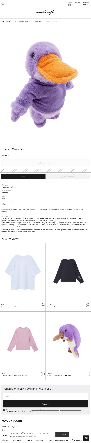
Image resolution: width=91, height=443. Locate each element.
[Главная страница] (45, 12)
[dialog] (86, 438)
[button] (3, 3)
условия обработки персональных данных (45, 410)
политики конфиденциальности (70, 410)
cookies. (32, 436)
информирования (13, 412)
